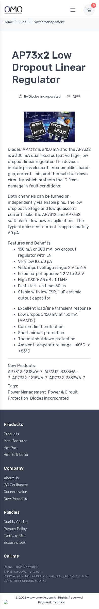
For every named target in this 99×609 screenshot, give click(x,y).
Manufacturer (15, 441)
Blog (23, 22)
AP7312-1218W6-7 (25, 371)
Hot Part (11, 448)
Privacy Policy (15, 529)
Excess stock (15, 542)
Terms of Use (15, 536)
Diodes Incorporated (49, 398)
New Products (15, 499)
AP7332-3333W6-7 (67, 377)
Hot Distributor (16, 455)
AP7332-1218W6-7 (29, 377)
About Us (11, 478)
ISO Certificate (16, 485)
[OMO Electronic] (13, 10)
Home (8, 22)
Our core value (15, 492)
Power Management (48, 22)
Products (11, 434)
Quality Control (16, 522)
